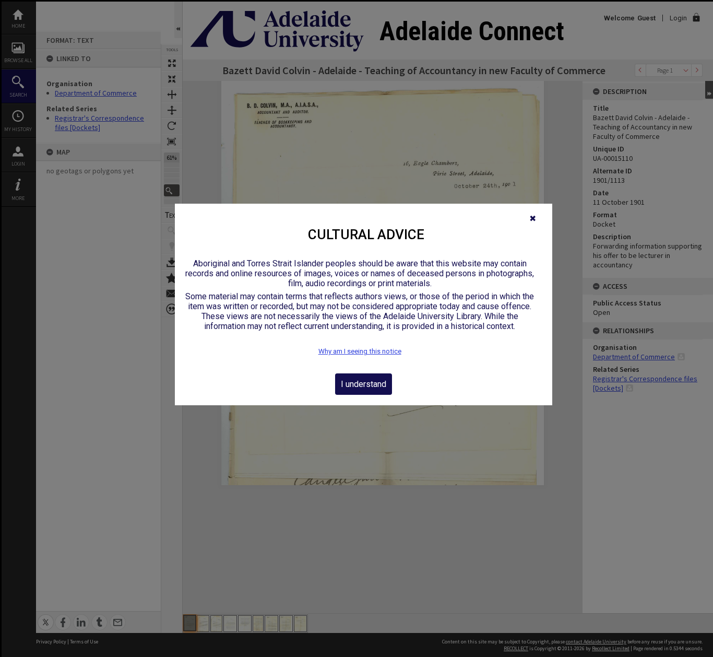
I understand (363, 384)
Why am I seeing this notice (359, 351)
